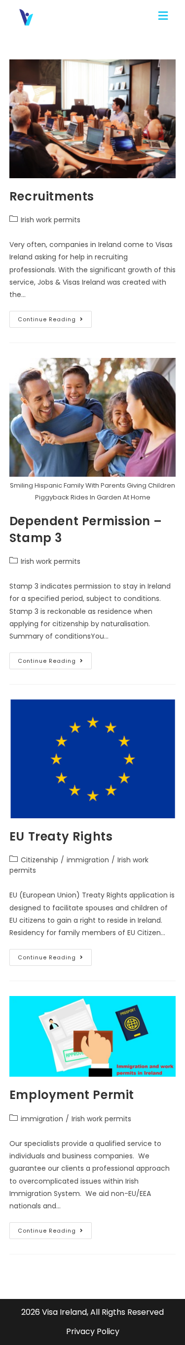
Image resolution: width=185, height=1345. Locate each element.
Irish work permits (50, 220)
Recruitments (51, 196)
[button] (164, 16)
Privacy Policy (92, 1331)
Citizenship (39, 860)
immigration (88, 860)
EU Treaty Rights (61, 836)
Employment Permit (71, 1095)
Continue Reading (55, 317)
